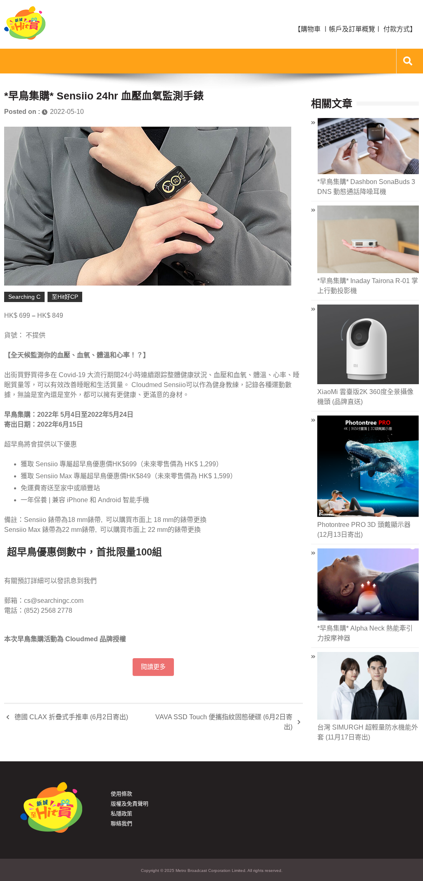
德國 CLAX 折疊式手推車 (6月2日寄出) (71, 716)
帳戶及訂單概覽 (352, 29)
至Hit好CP (65, 296)
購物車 (311, 29)
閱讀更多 (153, 667)
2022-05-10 (67, 111)
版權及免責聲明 (129, 804)
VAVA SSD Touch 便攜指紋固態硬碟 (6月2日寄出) (223, 721)
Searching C (24, 296)
